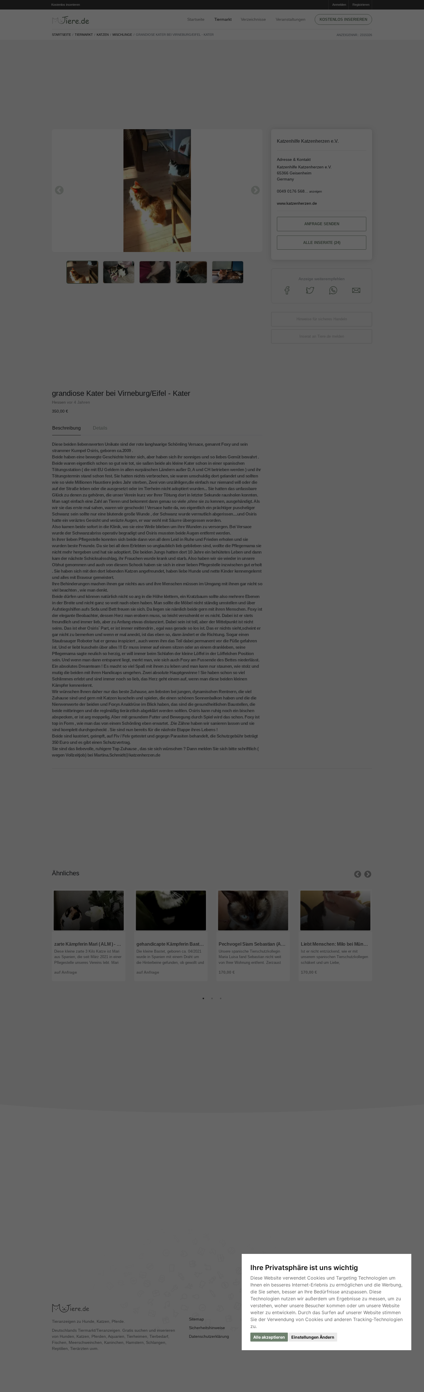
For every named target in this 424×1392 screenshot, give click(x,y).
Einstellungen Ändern (312, 1337)
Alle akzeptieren (269, 1337)
